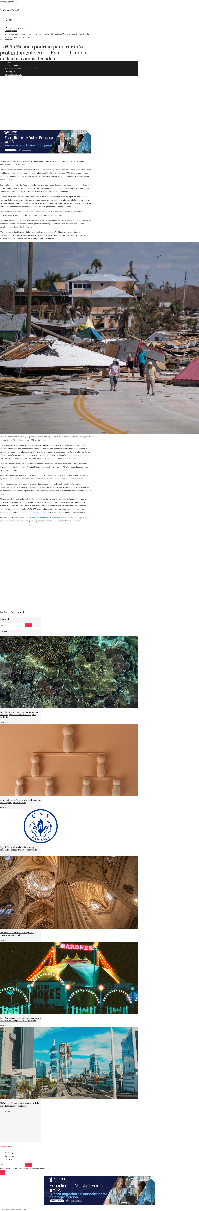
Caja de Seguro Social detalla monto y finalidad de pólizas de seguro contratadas (19, 848)
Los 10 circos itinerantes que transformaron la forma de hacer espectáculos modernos (20, 1019)
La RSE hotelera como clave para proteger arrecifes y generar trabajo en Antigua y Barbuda (19, 715)
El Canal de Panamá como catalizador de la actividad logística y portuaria (19, 1104)
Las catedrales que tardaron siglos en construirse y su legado (17, 934)
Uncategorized (6, 39)
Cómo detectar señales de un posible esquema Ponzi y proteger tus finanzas (20, 801)
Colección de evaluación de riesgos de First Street (52, 517)
